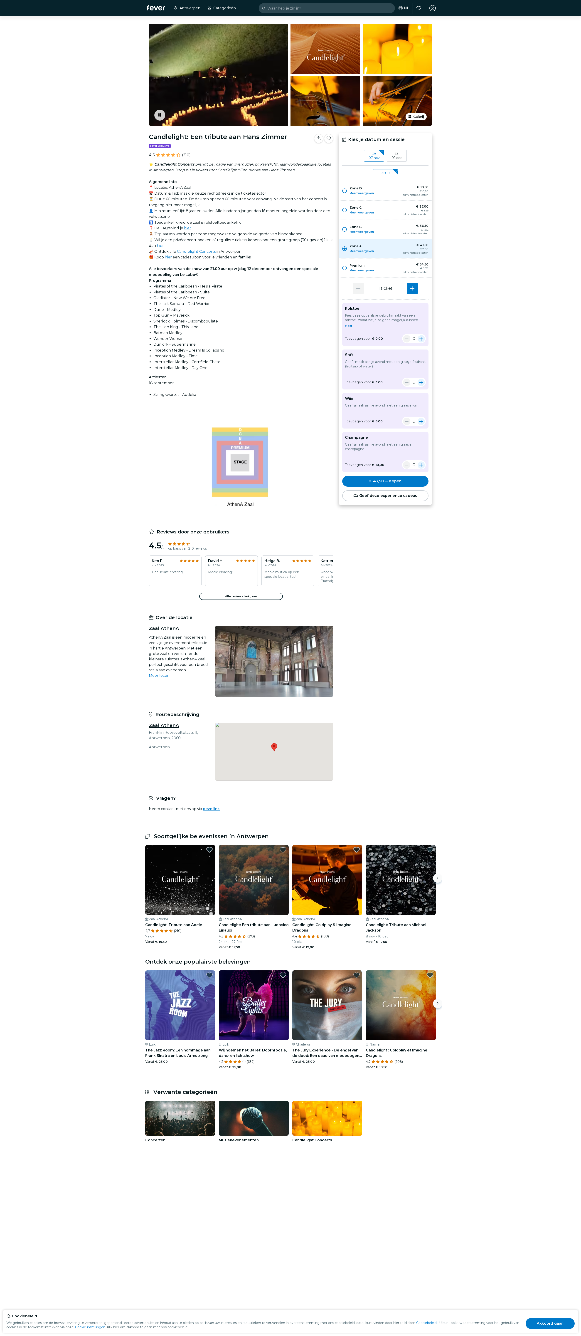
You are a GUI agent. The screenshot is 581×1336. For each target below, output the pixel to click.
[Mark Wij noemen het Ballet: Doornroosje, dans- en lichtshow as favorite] (283, 975)
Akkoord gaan (550, 1323)
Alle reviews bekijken (241, 596)
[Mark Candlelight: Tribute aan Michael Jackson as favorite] (430, 850)
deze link (211, 809)
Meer (348, 325)
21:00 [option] (385, 173)
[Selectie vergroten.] (412, 288)
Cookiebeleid (426, 1323)
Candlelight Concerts (196, 251)
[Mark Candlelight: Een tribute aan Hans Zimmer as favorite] (328, 138)
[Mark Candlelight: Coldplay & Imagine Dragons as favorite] (356, 850)
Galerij (418, 117)
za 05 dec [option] (396, 155)
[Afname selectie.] (358, 288)
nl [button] (406, 8)
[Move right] (437, 878)
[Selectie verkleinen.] (406, 338)
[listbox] (385, 156)
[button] (385, 190)
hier (187, 228)
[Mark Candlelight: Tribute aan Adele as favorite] (209, 850)
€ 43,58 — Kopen (385, 481)
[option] (385, 190)
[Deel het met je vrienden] (318, 138)
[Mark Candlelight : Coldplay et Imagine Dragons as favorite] (430, 975)
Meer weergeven (362, 193)
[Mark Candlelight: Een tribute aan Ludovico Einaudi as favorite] (283, 850)
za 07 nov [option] (374, 155)
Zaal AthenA (164, 725)
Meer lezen (159, 675)
